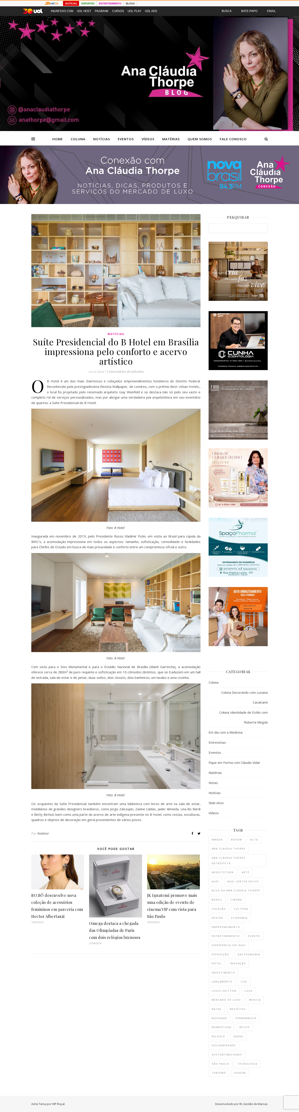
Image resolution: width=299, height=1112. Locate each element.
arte (246, 872)
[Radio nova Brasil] (149, 202)
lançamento (222, 981)
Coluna (78, 139)
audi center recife (243, 881)
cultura (241, 908)
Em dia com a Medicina (226, 732)
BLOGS (130, 3)
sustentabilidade (227, 1054)
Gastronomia (248, 954)
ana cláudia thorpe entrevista (229, 860)
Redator (43, 833)
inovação (238, 963)
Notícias (101, 139)
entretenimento (226, 936)
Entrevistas (217, 742)
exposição (220, 954)
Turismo (219, 1072)
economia (239, 917)
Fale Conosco (233, 139)
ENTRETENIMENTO (110, 3)
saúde (238, 1036)
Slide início (216, 803)
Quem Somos (200, 139)
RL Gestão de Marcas (253, 1104)
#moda (217, 839)
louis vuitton (224, 990)
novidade (219, 1018)
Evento (254, 936)
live (244, 981)
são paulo (220, 1063)
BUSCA (227, 11)
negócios (238, 1009)
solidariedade (224, 1045)
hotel (217, 963)
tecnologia (247, 1063)
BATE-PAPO (249, 11)
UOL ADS (151, 11)
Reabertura (221, 1027)
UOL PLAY (134, 11)
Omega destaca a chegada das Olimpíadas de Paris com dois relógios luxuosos (114, 930)
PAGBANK (102, 11)
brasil (217, 899)
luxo (248, 990)
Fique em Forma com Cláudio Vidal (234, 762)
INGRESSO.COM (62, 11)
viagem (240, 1072)
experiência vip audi (229, 945)
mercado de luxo (226, 999)
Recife (244, 1027)
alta (254, 839)
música (255, 999)
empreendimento (226, 927)
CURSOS (118, 11)
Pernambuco (246, 1018)
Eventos (126, 139)
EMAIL (271, 11)
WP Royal (58, 1104)
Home (57, 139)
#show (236, 839)
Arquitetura (223, 872)
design (217, 917)
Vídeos (148, 139)
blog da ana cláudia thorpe (236, 890)
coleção (219, 908)
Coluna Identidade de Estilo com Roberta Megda (243, 717)
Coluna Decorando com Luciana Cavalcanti (244, 697)
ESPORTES (87, 3)
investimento (223, 972)
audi (215, 881)
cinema (236, 899)
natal (217, 1009)
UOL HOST (84, 11)
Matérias (171, 139)
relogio (218, 1036)
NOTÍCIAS (71, 3)
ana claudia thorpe (229, 848)
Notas (213, 782)
